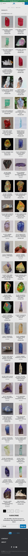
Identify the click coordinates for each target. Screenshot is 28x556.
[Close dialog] (27, 270)
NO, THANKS (21, 284)
